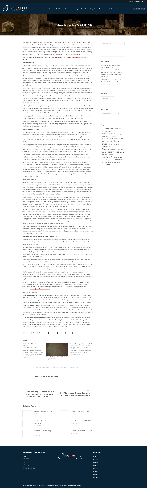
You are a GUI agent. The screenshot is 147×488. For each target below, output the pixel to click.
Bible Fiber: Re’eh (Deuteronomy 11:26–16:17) (44, 422)
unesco (103, 165)
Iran (103, 141)
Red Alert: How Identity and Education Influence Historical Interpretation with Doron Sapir (111, 75)
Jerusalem (105, 144)
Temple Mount (110, 160)
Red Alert (110, 155)
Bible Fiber (45, 367)
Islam (111, 141)
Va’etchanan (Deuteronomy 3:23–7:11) (44, 432)
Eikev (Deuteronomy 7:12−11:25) (81, 421)
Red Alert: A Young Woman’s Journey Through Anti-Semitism (111, 66)
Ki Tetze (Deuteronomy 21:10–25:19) (43, 412)
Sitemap (79, 485)
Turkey (118, 162)
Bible (106, 131)
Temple (103, 160)
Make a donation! (135, 1)
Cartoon (110, 131)
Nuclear (115, 147)
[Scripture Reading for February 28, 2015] (57, 349)
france (118, 136)
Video (108, 165)
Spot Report (111, 157)
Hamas (110, 138)
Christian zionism (107, 134)
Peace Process (113, 152)
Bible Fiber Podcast (73, 57)
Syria (120, 157)
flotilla (114, 136)
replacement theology (118, 154)
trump (104, 162)
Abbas (107, 129)
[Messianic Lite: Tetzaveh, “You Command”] (34, 350)
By (60, 367)
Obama (105, 149)
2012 (102, 129)
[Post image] (27, 413)
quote (122, 152)
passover (103, 152)
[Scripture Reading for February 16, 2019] (82, 350)
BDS (102, 131)
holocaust (117, 139)
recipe (104, 154)
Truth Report (111, 162)
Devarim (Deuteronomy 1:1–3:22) (81, 431)
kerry (112, 144)
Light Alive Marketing (67, 485)
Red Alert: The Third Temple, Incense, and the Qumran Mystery (112, 83)
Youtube (54, 57)
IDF (122, 139)
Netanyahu (106, 146)
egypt (121, 134)
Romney (103, 157)
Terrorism (119, 160)
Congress (116, 134)
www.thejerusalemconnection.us (40, 289)
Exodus (50, 367)
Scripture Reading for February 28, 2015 (57, 356)
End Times (108, 136)
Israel (117, 141)
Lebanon (116, 144)
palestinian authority (116, 149)
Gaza (103, 138)
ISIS (108, 141)
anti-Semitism (115, 129)
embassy (103, 136)
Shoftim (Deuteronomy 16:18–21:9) (80, 412)
